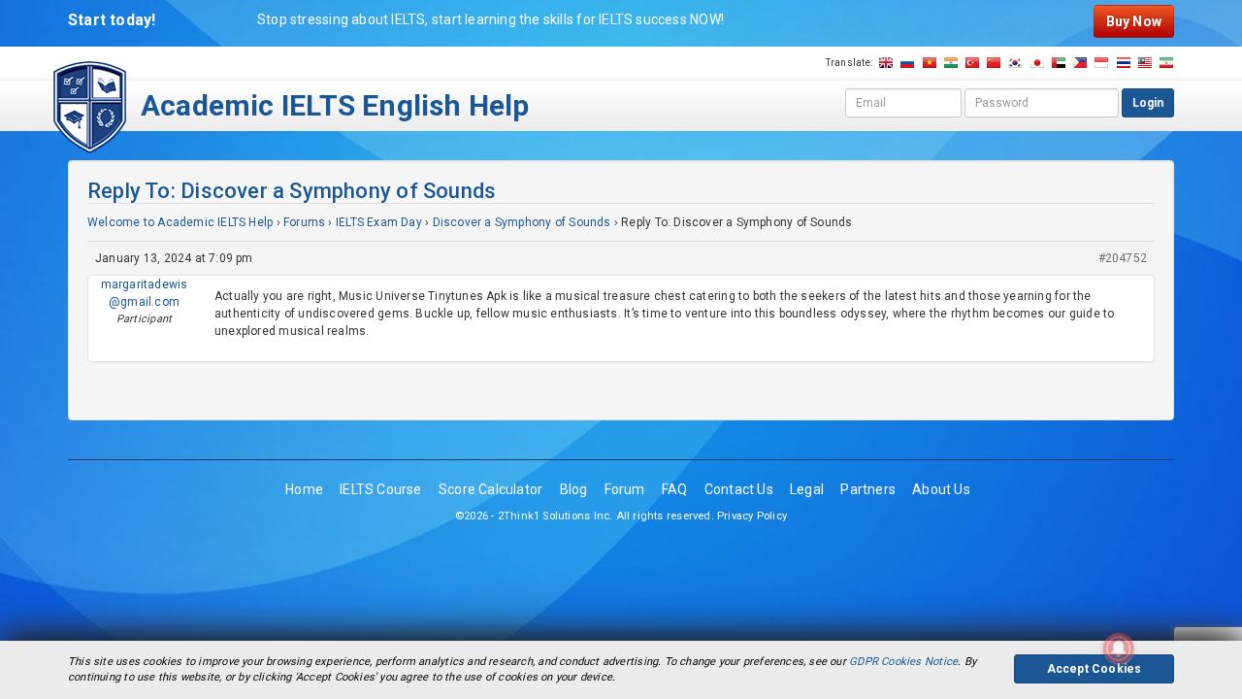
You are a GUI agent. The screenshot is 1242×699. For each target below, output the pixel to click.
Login (1147, 103)
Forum (625, 489)
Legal (807, 489)
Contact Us (738, 489)
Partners (868, 489)
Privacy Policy (752, 516)
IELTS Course (381, 489)
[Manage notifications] (1118, 648)
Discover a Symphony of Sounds (522, 222)
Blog (574, 489)
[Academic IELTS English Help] (89, 106)
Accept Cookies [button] (1094, 669)
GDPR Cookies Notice (903, 661)
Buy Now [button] (1133, 21)
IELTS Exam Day (379, 222)
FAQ (675, 489)
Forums (304, 222)
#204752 (1122, 258)
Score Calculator (490, 489)
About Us (941, 489)
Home (304, 489)
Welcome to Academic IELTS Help (180, 222)
